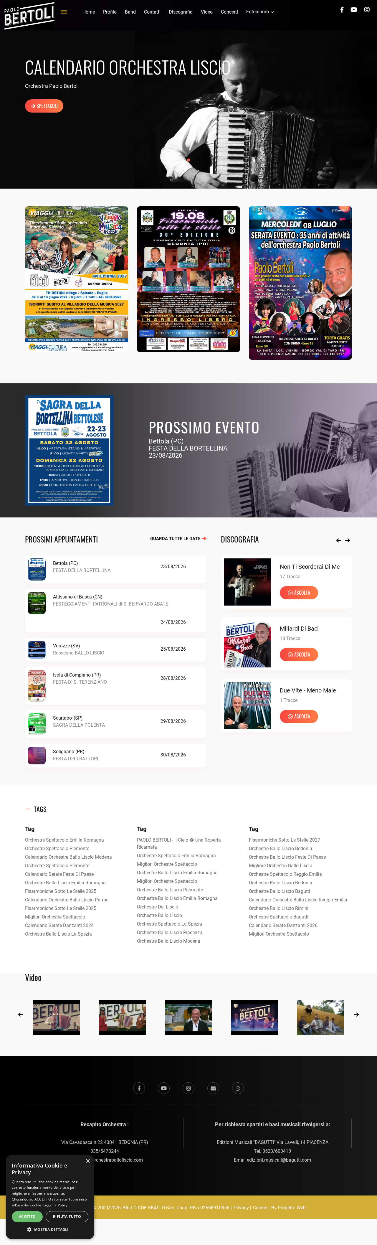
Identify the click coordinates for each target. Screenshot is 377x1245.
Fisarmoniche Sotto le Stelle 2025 (60, 891)
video (207, 12)
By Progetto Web (288, 1208)
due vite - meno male (308, 690)
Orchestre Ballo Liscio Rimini (278, 908)
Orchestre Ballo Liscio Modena (168, 941)
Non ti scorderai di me (310, 566)
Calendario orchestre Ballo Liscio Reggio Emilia (298, 900)
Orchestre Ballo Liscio (159, 915)
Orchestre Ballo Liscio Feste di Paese (287, 857)
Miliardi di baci (299, 628)
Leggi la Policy (55, 1205)
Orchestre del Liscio (157, 907)
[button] (50, 1229)
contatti (152, 12)
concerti (229, 12)
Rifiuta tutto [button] (67, 1216)
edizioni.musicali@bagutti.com (279, 1160)
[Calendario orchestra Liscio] (76, 279)
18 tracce (290, 638)
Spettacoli (46, 105)
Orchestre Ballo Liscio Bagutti (279, 891)
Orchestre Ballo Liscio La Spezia (58, 934)
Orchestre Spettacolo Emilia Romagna (64, 840)
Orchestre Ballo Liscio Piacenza (169, 932)
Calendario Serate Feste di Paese (59, 874)
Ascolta (302, 592)
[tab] (188, 808)
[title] (56, 1017)
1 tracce (288, 700)
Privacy (241, 1208)
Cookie (260, 1208)
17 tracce (290, 576)
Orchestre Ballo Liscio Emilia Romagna (65, 882)
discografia (181, 12)
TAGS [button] (40, 809)
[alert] (50, 1197)
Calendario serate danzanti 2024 (59, 925)
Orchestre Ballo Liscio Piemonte (170, 890)
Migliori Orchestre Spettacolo (55, 917)
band (130, 12)
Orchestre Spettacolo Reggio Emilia (285, 874)
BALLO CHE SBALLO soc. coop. (156, 1208)
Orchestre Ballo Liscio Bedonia (280, 848)
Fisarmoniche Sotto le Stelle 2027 (284, 840)
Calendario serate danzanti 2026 (283, 925)
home (88, 12)
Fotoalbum (258, 11)
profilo (110, 12)
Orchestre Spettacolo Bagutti (278, 917)
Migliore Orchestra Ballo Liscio (280, 865)
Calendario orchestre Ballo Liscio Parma (67, 900)
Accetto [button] (27, 1216)
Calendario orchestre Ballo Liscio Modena (68, 857)
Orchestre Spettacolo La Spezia (169, 924)
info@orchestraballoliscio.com (111, 1160)
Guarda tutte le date (175, 538)
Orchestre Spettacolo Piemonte (57, 848)
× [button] (87, 1161)
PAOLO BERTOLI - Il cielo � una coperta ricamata (179, 843)
